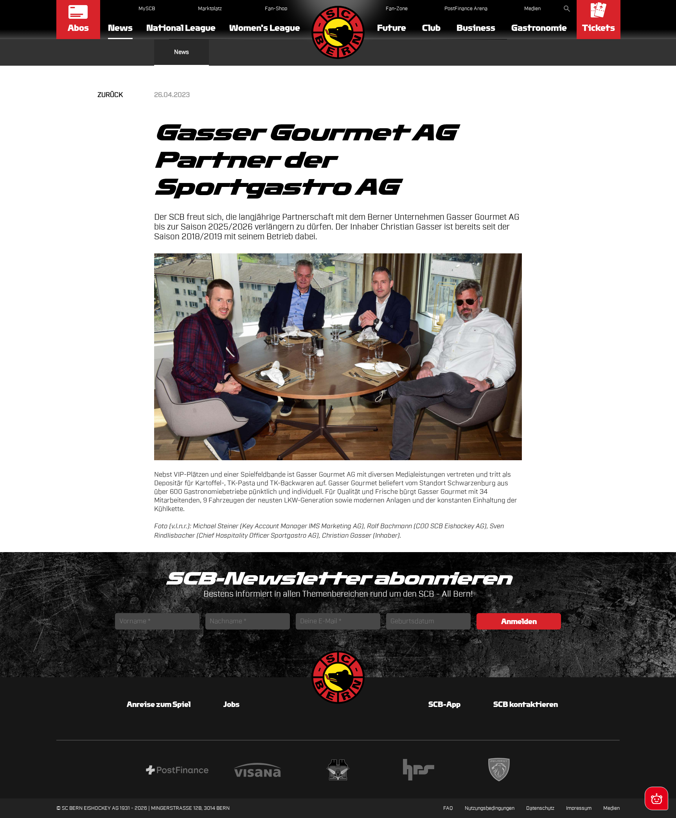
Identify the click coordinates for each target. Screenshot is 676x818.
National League (181, 27)
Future (391, 27)
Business (476, 27)
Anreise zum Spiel (159, 704)
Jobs (231, 704)
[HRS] (418, 771)
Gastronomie (539, 27)
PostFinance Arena (465, 8)
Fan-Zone (397, 8)
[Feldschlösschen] (338, 771)
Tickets (598, 27)
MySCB (146, 8)
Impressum (579, 808)
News (120, 28)
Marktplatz (210, 8)
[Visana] (257, 771)
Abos (78, 27)
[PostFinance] (177, 771)
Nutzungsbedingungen (489, 808)
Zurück (110, 94)
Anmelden (519, 621)
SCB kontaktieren (525, 704)
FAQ (448, 808)
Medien (532, 8)
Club (431, 27)
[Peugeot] (499, 771)
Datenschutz (540, 808)
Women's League (264, 27)
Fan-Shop (276, 8)
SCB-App (444, 704)
